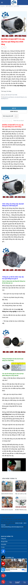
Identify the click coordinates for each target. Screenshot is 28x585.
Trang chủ (2, 6)
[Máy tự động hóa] (14, 2)
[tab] (14, 108)
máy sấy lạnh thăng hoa (19, 97)
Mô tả (14, 108)
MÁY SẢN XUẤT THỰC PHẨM (12, 6)
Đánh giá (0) (14, 111)
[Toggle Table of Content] (15, 116)
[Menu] (2, 2)
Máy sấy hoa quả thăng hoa (8, 97)
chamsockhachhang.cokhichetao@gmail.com (12, 527)
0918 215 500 (18, 523)
